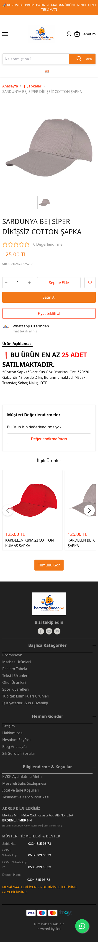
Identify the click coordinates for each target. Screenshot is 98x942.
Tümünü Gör (49, 565)
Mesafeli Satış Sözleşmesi (24, 783)
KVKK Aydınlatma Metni (22, 776)
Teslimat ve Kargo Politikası (25, 797)
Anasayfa (10, 86)
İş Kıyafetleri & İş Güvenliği (25, 702)
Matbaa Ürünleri (16, 661)
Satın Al (49, 297)
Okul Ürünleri (14, 682)
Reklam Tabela (14, 668)
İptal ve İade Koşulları (20, 790)
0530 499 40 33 (39, 867)
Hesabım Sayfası (16, 739)
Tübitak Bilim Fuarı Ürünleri (25, 696)
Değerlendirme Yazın (49, 438)
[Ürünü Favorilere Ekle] (90, 282)
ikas (58, 928)
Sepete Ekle (59, 282)
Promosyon (12, 655)
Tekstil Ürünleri (15, 675)
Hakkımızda (12, 732)
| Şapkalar (32, 86)
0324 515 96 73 (39, 843)
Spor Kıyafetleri (15, 689)
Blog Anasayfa (14, 746)
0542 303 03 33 (39, 855)
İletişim (8, 726)
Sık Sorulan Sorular (18, 753)
